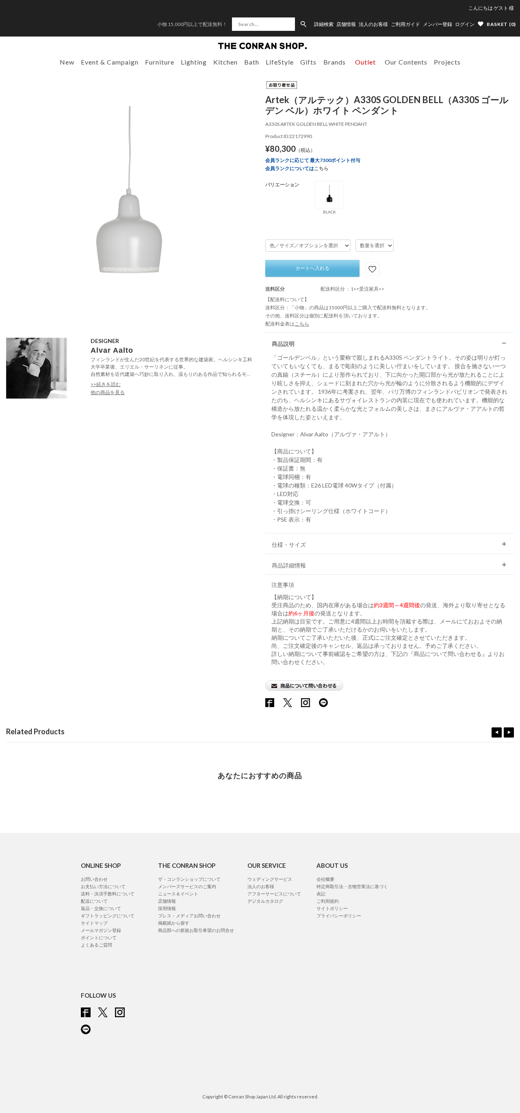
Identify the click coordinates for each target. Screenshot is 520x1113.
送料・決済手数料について (107, 893)
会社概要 (325, 879)
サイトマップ (94, 922)
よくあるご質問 (96, 944)
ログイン (464, 24)
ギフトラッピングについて (107, 915)
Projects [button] (447, 62)
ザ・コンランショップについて (189, 879)
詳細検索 (324, 24)
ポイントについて (99, 937)
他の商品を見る (108, 392)
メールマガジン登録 (101, 930)
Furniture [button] (159, 62)
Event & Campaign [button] (110, 62)
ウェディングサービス (269, 879)
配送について (94, 901)
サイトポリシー (332, 908)
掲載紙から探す (173, 922)
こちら (321, 168)
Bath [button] (251, 62)
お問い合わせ (94, 879)
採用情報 (167, 908)
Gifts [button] (308, 62)
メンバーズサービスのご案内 (187, 886)
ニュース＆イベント (178, 893)
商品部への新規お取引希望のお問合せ (196, 930)
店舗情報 (346, 24)
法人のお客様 (373, 24)
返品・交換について (101, 908)
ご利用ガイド (405, 24)
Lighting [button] (194, 62)
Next (509, 732)
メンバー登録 (437, 24)
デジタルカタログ (265, 901)
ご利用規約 (327, 901)
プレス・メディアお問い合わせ (189, 915)
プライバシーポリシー (338, 915)
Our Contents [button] (406, 62)
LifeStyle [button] (280, 62)
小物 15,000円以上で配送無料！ (192, 24)
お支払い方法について (103, 886)
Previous (497, 732)
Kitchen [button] (225, 62)
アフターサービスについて (274, 893)
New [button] (67, 62)
